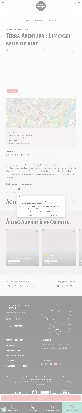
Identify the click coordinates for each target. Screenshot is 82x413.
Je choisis (29, 215)
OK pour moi (53, 215)
